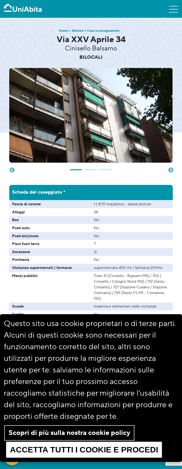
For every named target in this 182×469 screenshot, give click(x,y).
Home (63, 31)
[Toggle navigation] (173, 9)
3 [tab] (106, 167)
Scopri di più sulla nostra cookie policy (69, 432)
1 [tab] (76, 167)
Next (170, 169)
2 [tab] (91, 167)
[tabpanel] (91, 115)
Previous (11, 169)
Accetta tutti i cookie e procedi (84, 449)
